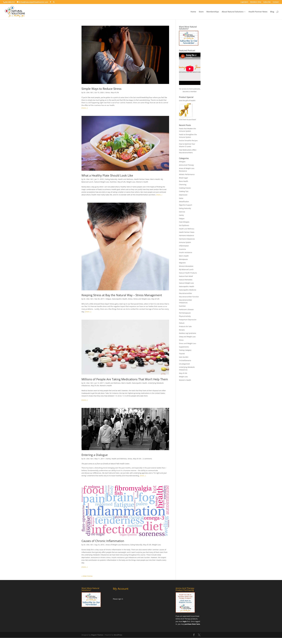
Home (193, 12)
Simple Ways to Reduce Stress (101, 89)
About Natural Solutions (232, 12)
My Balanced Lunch (186, 269)
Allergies (182, 162)
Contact (276, 2)
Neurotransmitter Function (189, 297)
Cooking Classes (185, 188)
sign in (120, 599)
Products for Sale (185, 326)
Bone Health (183, 181)
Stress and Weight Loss (141, 299)
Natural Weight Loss (101, 182)
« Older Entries (87, 576)
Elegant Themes (97, 635)
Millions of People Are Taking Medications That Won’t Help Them (125, 379)
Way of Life (115, 92)
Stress (107, 92)
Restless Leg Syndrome (187, 333)
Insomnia (182, 249)
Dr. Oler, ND (88, 92)
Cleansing (182, 184)
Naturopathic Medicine (187, 290)
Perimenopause (185, 313)
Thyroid (182, 354)
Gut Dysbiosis (184, 225)
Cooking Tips (183, 191)
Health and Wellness (125, 179)
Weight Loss (130, 182)
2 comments (147, 459)
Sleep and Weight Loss (187, 337)
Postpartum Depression (187, 320)
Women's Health (142, 182)
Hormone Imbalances (187, 239)
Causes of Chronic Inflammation (103, 541)
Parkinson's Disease (186, 309)
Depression (183, 195)
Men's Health (155, 179)
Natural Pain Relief (186, 276)
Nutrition (113, 182)
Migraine (182, 263)
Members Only (255, 2)
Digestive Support (185, 205)
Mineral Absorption (186, 266)
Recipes (182, 330)
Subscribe (267, 2)
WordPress (118, 635)
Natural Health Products (188, 273)
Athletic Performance (187, 174)
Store (201, 12)
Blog (272, 12)
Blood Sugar (183, 178)
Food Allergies (184, 222)
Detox (181, 198)
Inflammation (184, 246)
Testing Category (185, 350)
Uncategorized (184, 364)
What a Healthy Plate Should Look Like (107, 175)
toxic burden (183, 357)
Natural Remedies (185, 280)
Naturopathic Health (119, 299)
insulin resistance (185, 252)
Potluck (181, 323)
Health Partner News (258, 12)
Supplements (184, 347)
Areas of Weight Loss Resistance (117, 545)
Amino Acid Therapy (186, 165)
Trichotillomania (185, 360)
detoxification (184, 201)
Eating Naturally (111, 179)
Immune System (185, 242)
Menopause (183, 259)
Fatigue (108, 299)
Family (108, 459)
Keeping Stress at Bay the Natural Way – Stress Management (122, 295)
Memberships (212, 12)
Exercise (182, 212)
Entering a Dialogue (95, 455)
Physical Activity (185, 316)
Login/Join (244, 2)
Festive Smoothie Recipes (188, 140)
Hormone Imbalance (186, 235)
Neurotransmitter (185, 293)
